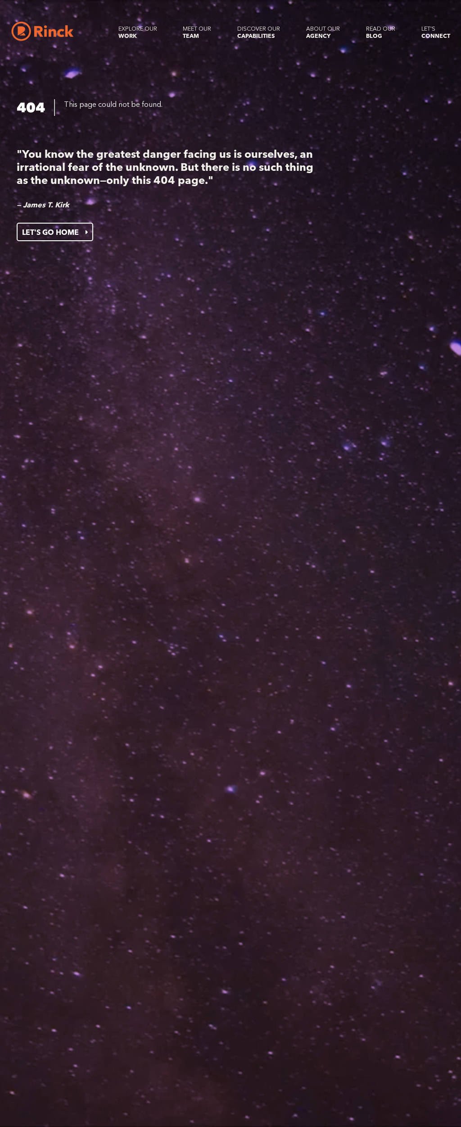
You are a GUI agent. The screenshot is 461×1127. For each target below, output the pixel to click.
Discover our (258, 32)
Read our (380, 32)
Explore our (137, 32)
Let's (435, 32)
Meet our (197, 32)
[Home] (42, 31)
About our (323, 32)
